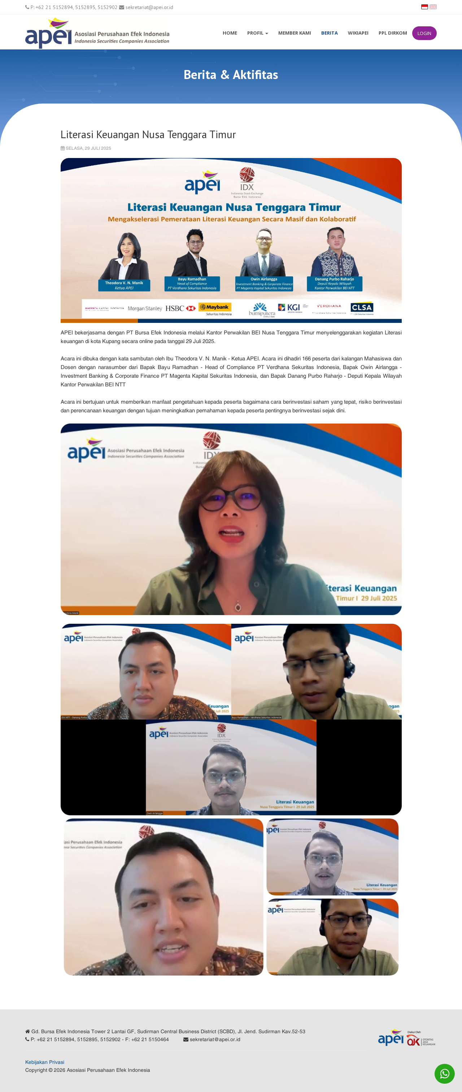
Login (424, 33)
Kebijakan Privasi (44, 1062)
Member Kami (294, 33)
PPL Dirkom (393, 33)
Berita (329, 33)
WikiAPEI (358, 33)
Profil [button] (256, 33)
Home (230, 33)
